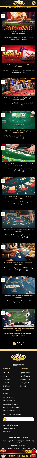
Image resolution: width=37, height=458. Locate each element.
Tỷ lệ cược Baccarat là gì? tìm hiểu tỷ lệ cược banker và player (18, 131)
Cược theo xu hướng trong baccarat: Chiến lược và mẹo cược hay (18, 296)
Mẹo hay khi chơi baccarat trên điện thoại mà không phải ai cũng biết (18, 32)
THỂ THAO (6, 386)
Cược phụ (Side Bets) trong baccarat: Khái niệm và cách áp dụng (18, 197)
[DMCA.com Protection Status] (18, 365)
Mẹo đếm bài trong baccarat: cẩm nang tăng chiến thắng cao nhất (18, 263)
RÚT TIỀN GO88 (25, 376)
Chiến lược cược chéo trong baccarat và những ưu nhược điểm (18, 230)
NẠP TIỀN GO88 (25, 373)
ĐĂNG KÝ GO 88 (25, 379)
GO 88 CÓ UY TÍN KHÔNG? (11, 404)
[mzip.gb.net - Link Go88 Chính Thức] (19, 3)
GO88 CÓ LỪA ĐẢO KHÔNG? (11, 407)
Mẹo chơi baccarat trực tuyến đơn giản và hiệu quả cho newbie (18, 65)
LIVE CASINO (7, 379)
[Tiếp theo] (22, 343)
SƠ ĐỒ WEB (6, 432)
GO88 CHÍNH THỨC (9, 401)
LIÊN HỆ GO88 (24, 383)
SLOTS (5, 376)
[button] (2, 3)
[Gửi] (5, 419)
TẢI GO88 (23, 386)
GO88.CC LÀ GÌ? (8, 397)
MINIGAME (6, 389)
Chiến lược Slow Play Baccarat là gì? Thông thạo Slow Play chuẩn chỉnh (18, 98)
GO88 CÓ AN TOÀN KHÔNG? (11, 411)
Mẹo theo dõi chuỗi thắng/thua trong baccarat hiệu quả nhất (18, 329)
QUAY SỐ (6, 383)
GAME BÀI (6, 373)
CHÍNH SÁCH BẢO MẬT (10, 428)
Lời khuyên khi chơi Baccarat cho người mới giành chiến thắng (18, 164)
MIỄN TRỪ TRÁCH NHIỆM (10, 425)
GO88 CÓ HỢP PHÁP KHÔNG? (12, 414)
